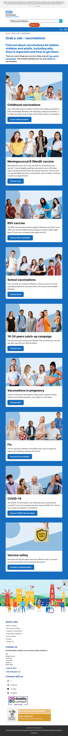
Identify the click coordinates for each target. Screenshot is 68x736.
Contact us (9, 641)
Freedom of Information (14, 631)
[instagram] (8, 692)
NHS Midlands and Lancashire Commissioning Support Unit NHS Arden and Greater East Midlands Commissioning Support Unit (34, 732)
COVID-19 (50, 59)
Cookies (9, 639)
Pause (64, 582)
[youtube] (8, 688)
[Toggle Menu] (65, 29)
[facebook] (8, 684)
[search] (61, 21)
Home (8, 33)
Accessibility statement (14, 634)
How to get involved (13, 628)
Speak (34, 25)
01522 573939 (11, 668)
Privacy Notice (11, 636)
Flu (41, 59)
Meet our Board (11, 626)
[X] (8, 680)
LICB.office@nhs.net (13, 672)
